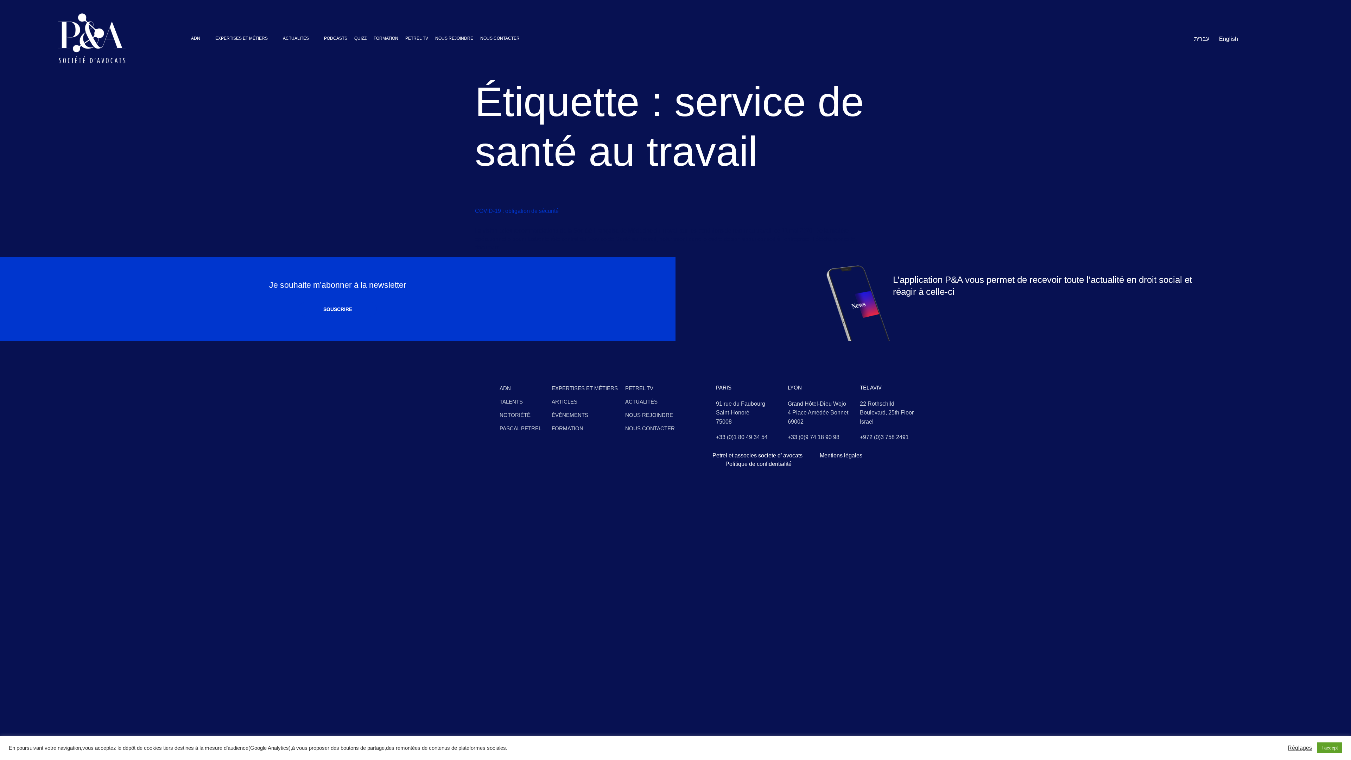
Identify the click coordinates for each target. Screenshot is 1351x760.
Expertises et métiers (585, 388)
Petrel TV (639, 388)
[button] (200, 38)
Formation (567, 428)
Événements (570, 415)
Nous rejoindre (649, 415)
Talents (511, 402)
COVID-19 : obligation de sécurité (517, 211)
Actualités (641, 402)
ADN (505, 388)
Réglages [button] (1300, 748)
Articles (564, 402)
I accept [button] (1329, 747)
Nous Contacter (650, 428)
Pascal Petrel (520, 428)
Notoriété (515, 415)
